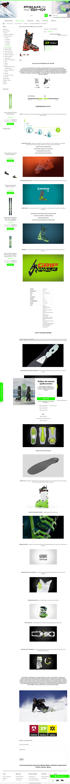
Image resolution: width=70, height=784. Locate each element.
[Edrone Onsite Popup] (35, 392)
